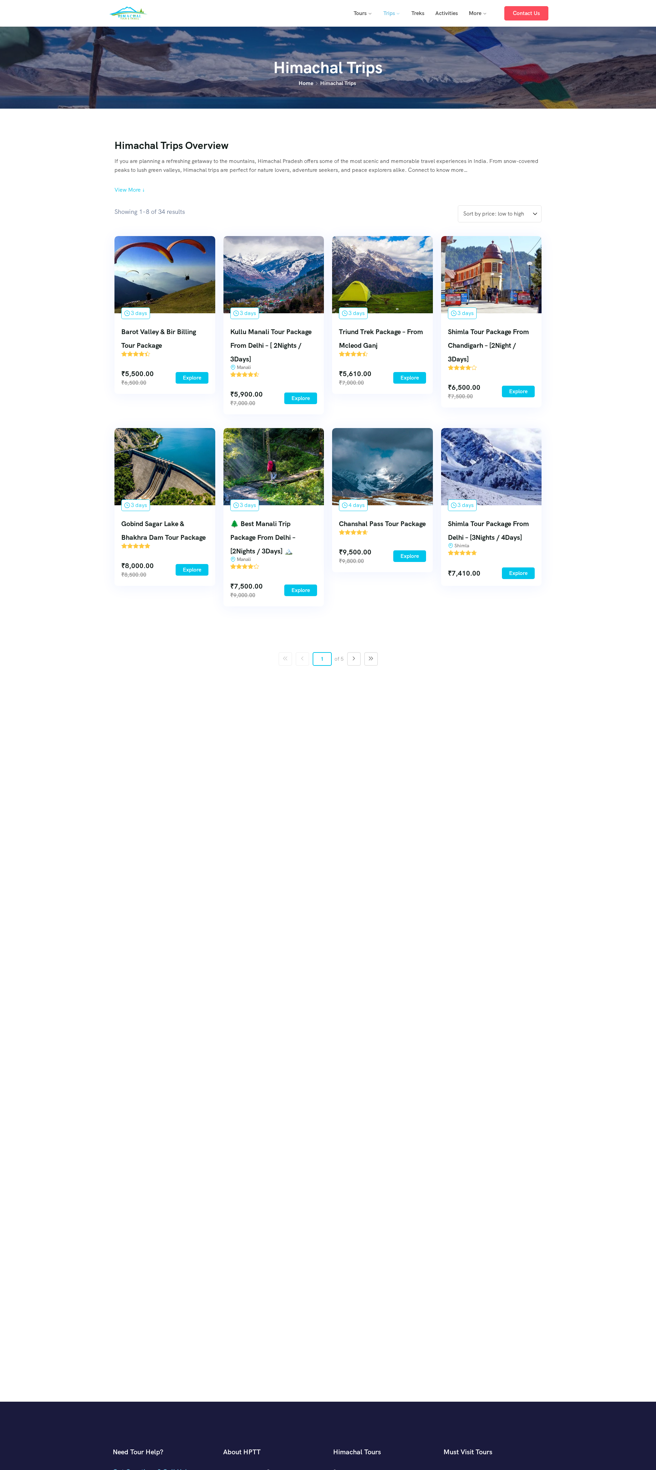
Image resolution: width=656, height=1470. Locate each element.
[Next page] (354, 659)
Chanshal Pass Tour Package (382, 523)
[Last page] (371, 659)
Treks (417, 13)
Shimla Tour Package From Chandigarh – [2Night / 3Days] (488, 345)
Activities (446, 13)
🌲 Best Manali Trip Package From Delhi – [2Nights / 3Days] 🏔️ (262, 537)
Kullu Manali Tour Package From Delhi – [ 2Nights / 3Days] (271, 345)
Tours (360, 13)
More (475, 13)
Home (306, 83)
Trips (389, 13)
